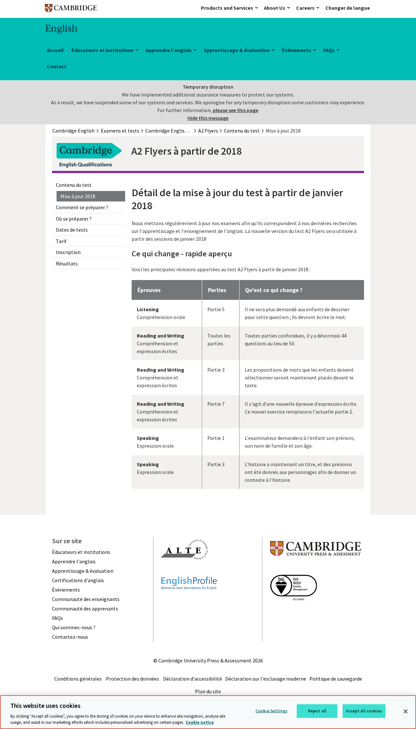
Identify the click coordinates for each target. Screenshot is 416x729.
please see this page (235, 110)
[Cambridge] (71, 9)
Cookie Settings (271, 711)
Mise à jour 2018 (77, 196)
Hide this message (208, 118)
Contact (56, 66)
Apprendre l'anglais (169, 50)
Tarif (61, 241)
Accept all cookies (364, 711)
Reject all (317, 711)
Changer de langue (347, 8)
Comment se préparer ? (82, 207)
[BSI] (293, 612)
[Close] (405, 711)
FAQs (329, 50)
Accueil (55, 50)
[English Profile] (189, 601)
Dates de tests (72, 229)
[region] (208, 712)
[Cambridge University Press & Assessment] (315, 569)
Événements (296, 50)
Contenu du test (74, 185)
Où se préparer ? (74, 218)
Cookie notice (200, 722)
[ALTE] (184, 571)
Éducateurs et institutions (103, 50)
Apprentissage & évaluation (237, 50)
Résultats (67, 263)
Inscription (68, 252)
